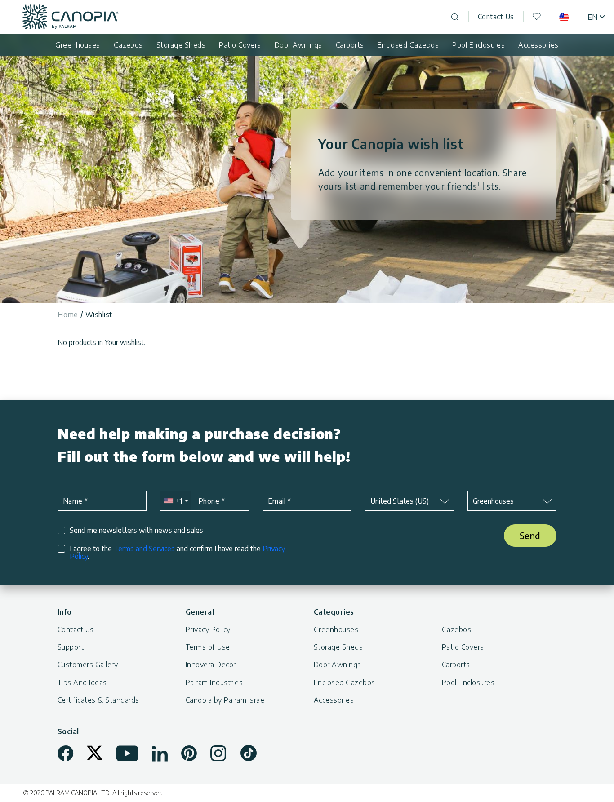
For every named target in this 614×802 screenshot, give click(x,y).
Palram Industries (214, 682)
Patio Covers (240, 44)
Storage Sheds (180, 44)
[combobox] (175, 500)
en (592, 17)
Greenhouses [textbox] (493, 500)
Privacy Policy (208, 629)
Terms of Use (208, 646)
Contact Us (496, 16)
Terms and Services (144, 548)
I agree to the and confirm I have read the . (177, 552)
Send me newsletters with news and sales (136, 530)
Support (71, 646)
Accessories (538, 44)
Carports (350, 44)
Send (530, 535)
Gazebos (128, 44)
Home (68, 314)
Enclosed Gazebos (408, 44)
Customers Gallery (88, 664)
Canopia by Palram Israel (226, 700)
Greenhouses (77, 44)
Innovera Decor (211, 664)
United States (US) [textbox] (399, 500)
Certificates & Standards (98, 700)
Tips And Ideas (82, 682)
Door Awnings (298, 44)
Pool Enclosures (478, 44)
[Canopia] (70, 16)
